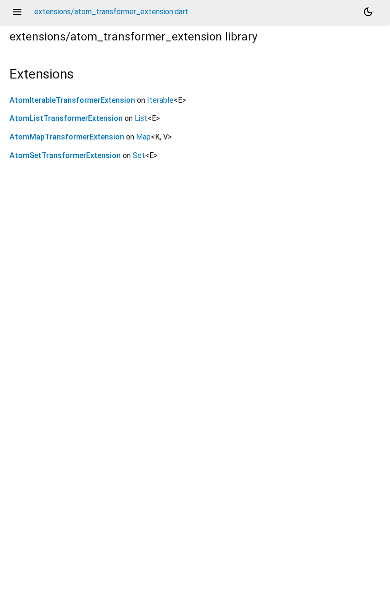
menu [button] (17, 12)
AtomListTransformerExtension (66, 118)
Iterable (160, 100)
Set (139, 155)
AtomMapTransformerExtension (67, 136)
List (141, 118)
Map (143, 136)
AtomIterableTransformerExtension (72, 100)
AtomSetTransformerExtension (65, 155)
